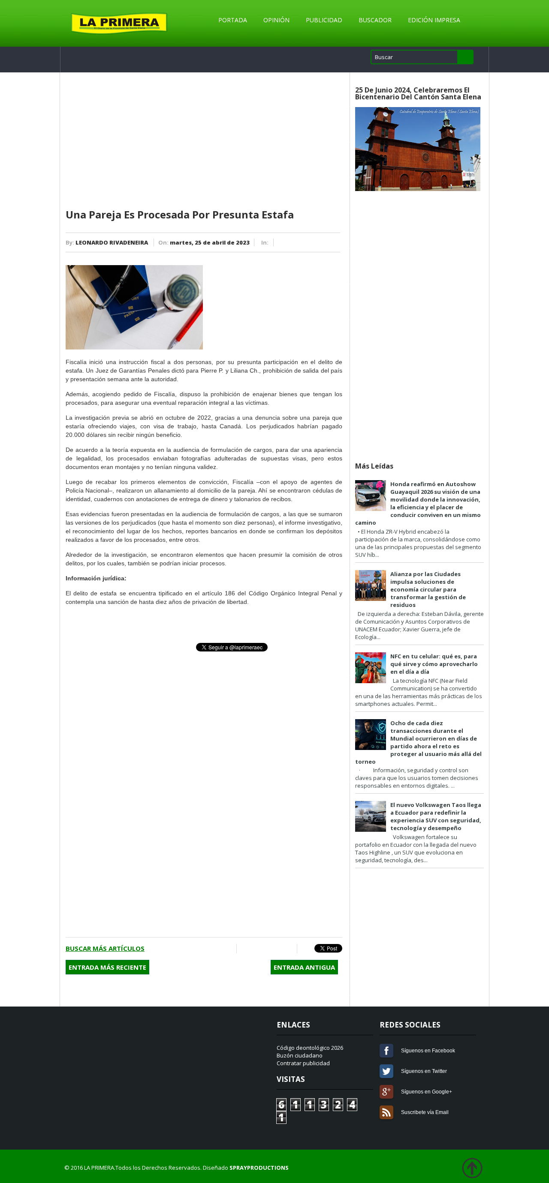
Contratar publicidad (303, 1063)
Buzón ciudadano (300, 1055)
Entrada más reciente (107, 967)
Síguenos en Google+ (386, 1092)
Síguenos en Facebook (386, 1051)
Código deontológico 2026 (310, 1048)
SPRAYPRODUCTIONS (259, 1167)
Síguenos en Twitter (386, 1071)
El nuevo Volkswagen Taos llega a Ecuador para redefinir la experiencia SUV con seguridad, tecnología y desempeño (435, 816)
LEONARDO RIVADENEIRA (111, 242)
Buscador (375, 20)
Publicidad (324, 20)
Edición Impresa (434, 20)
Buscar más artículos (105, 948)
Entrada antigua (304, 967)
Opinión (276, 20)
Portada (232, 20)
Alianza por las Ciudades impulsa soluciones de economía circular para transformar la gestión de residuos (428, 589)
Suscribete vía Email (386, 1112)
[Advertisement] (204, 141)
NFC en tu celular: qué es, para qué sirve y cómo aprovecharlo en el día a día (434, 663)
